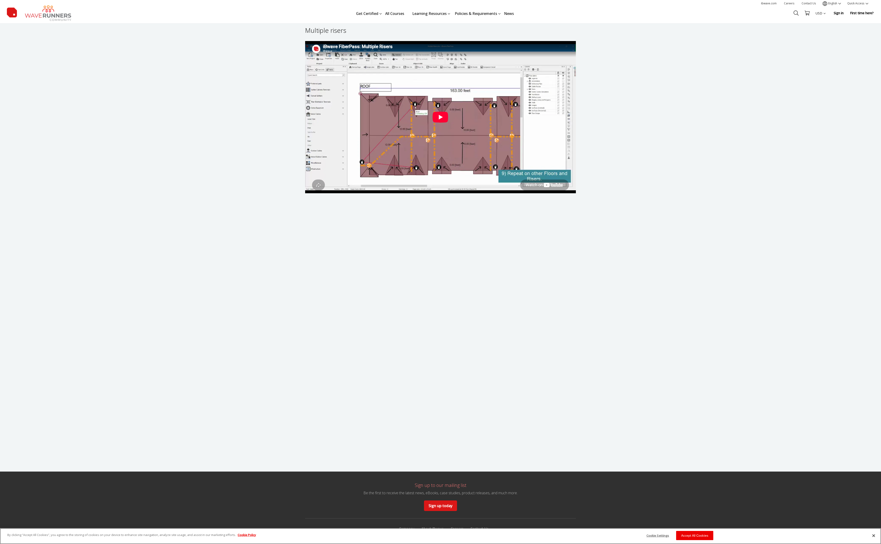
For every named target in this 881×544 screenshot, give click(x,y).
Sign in (839, 13)
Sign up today (440, 505)
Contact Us (809, 3)
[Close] (874, 535)
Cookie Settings (658, 535)
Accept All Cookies (694, 535)
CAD (818, 30)
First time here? (862, 13)
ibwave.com (769, 3)
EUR (818, 22)
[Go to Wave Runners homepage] (39, 12)
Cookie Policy (247, 535)
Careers (789, 3)
